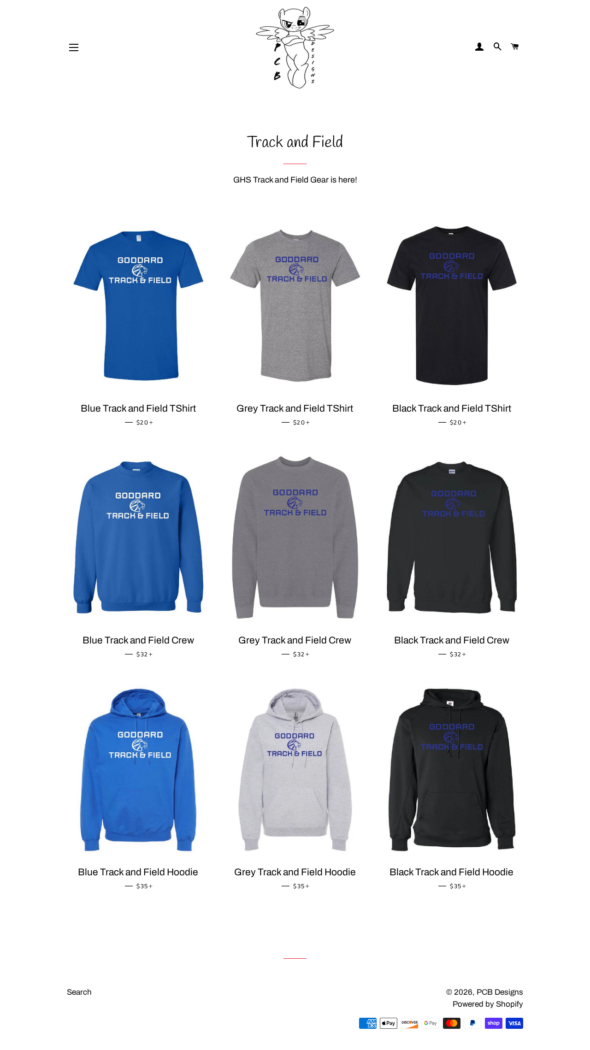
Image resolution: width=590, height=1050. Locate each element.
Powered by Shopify (488, 1004)
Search (79, 992)
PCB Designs (500, 992)
